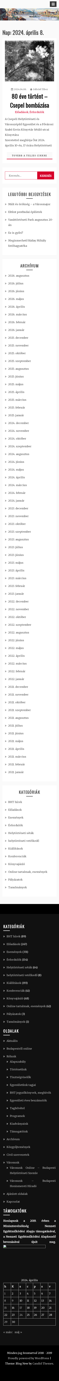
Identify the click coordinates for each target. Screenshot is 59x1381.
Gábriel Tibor (40, 89)
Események (15, 817)
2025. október (17, 353)
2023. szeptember (19, 531)
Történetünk (18, 1069)
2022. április (16, 655)
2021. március (17, 756)
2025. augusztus (18, 368)
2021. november (18, 694)
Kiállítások (15, 848)
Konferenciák (17, 856)
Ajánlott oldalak (17, 1193)
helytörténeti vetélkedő (23, 840)
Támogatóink (19, 1131)
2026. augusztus (18, 275)
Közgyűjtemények (18, 1147)
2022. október (17, 617)
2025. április (16, 392)
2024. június (16, 461)
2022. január (16, 679)
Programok (17, 1116)
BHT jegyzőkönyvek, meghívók (30, 1092)
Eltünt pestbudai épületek (25, 212)
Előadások (22, 112)
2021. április (16, 748)
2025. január (16, 415)
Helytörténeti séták (21, 833)
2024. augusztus (18, 454)
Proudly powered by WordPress (28, 1358)
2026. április (16, 306)
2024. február (17, 492)
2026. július (15, 283)
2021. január (16, 772)
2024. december (18, 423)
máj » (18, 1332)
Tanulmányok (17, 887)
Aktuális (12, 1040)
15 (5, 1307)
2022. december (18, 601)
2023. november (18, 516)
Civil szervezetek (18, 1154)
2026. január (16, 330)
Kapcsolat (13, 1201)
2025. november (18, 345)
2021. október (17, 702)
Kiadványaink (19, 1123)
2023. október (17, 524)
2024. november (18, 430)
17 (21, 1307)
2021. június (16, 733)
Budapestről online (19, 1048)
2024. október (17, 438)
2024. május (16, 469)
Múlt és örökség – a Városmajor (29, 204)
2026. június (16, 291)
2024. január (16, 500)
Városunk (13, 1162)
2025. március (17, 399)
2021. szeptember (19, 710)
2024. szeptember (19, 446)
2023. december (18, 508)
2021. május (15, 741)
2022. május (16, 648)
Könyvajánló (16, 864)
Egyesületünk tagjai (23, 1085)
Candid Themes (42, 1363)
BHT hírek (15, 802)
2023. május (15, 562)
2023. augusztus (18, 539)
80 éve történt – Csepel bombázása (29, 100)
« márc (8, 1332)
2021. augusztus (18, 717)
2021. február (16, 764)
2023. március (17, 578)
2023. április (16, 570)
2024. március (17, 485)
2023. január (16, 593)
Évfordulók (37, 112)
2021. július (15, 725)
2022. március (17, 663)
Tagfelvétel (17, 1108)
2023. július (15, 547)
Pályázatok (15, 879)
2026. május (16, 299)
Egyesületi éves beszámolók (28, 1100)
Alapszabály (18, 1061)
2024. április (16, 477)
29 (5, 1322)
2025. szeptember (19, 361)
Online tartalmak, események (27, 871)
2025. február (16, 407)
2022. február (16, 671)
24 (21, 1314)
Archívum (13, 1139)
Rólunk (11, 1056)
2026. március (17, 314)
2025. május (15, 384)
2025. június (16, 376)
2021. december (18, 686)
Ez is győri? (15, 232)
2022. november (18, 609)
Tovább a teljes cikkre (29, 155)
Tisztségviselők (20, 1077)
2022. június (16, 640)
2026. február (17, 322)
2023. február (16, 586)
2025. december (18, 337)
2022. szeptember (19, 624)
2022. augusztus (18, 632)
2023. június (16, 555)
